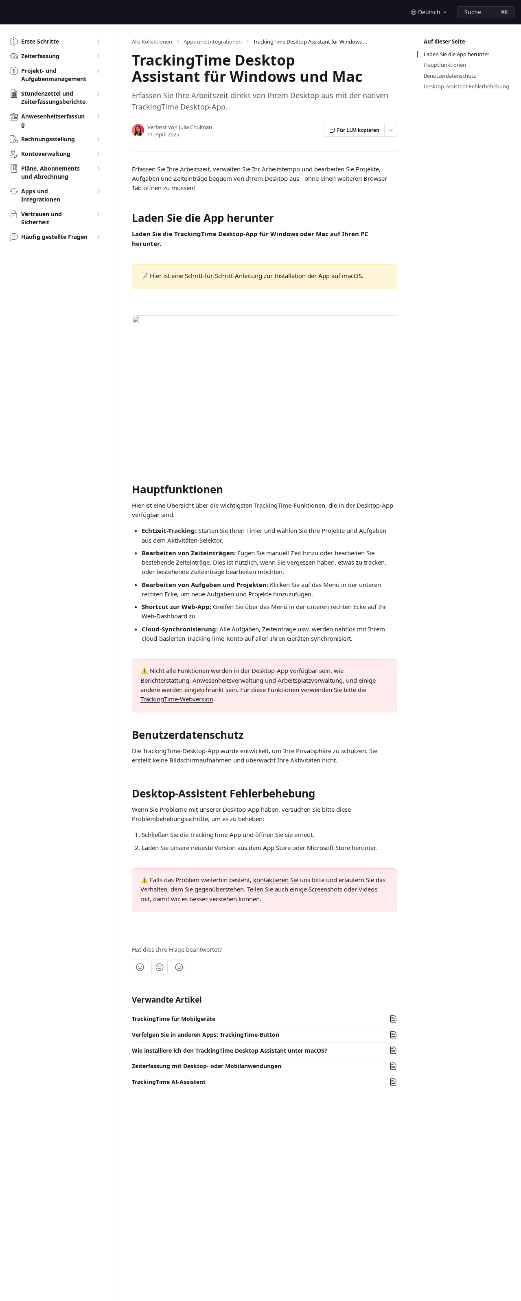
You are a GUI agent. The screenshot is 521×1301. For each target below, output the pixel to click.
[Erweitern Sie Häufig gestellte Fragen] (98, 237)
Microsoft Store (328, 847)
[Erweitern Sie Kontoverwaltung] (98, 154)
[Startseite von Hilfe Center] (8, 12)
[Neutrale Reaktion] (159, 967)
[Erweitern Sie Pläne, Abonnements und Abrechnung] (98, 168)
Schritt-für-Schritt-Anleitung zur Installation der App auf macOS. (274, 276)
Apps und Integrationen (213, 41)
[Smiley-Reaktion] (179, 967)
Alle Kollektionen (152, 41)
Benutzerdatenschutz (450, 75)
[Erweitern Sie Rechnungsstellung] (98, 139)
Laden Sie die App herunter (456, 54)
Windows (284, 234)
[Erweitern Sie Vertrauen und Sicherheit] (98, 214)
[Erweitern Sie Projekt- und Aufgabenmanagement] (98, 71)
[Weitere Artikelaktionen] (390, 130)
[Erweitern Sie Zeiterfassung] (98, 56)
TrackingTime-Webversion (176, 699)
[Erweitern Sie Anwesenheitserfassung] (98, 116)
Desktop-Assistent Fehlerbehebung (466, 86)
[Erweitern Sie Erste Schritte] (98, 41)
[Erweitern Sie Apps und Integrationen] (98, 191)
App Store (277, 847)
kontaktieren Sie (275, 880)
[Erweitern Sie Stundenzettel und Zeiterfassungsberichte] (98, 93)
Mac (322, 234)
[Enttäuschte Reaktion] (140, 967)
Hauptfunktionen (445, 64)
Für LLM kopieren (358, 130)
